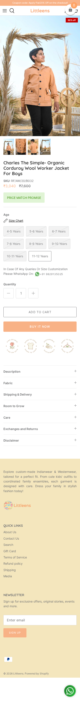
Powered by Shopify (37, 673)
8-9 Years (36, 244)
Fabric (8, 383)
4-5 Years (13, 231)
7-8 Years (13, 244)
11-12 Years (40, 256)
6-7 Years (58, 231)
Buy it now (40, 326)
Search (8, 544)
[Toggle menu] (4, 10)
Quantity (9, 284)
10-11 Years (15, 256)
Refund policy (13, 563)
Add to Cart (40, 312)
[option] (40, 76)
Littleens (18, 673)
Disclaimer (11, 440)
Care (6, 417)
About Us (9, 532)
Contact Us (11, 538)
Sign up (15, 632)
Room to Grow (13, 406)
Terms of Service (15, 557)
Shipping (9, 570)
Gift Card (9, 551)
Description (11, 371)
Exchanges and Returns (20, 429)
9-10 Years (59, 244)
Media (7, 576)
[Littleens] (40, 10)
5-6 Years (36, 231)
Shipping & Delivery (17, 394)
